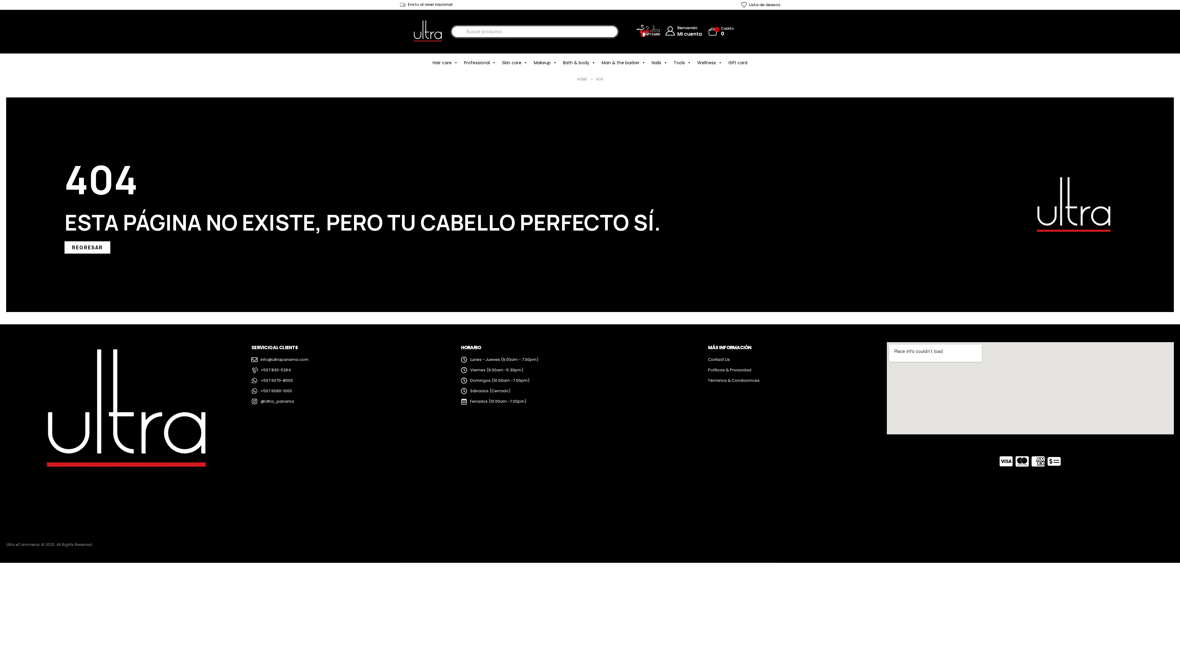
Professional (477, 63)
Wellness (706, 63)
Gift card (737, 63)
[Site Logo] (427, 31)
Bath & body (576, 63)
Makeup (542, 63)
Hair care (442, 63)
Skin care (511, 63)
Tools (679, 63)
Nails (656, 63)
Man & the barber (620, 63)
